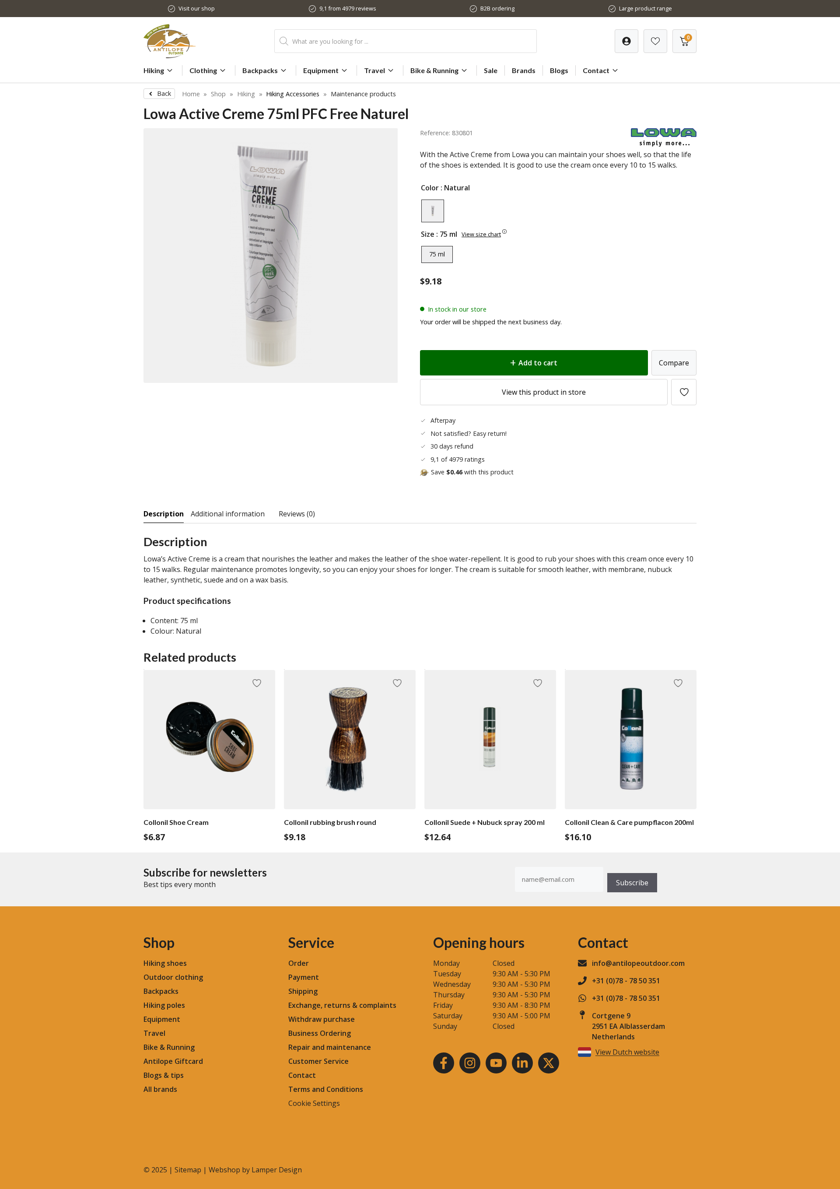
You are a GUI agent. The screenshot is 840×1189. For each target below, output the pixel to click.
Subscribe (632, 882)
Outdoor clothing (173, 977)
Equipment (321, 70)
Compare (674, 363)
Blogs (559, 70)
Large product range (645, 8)
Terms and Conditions (325, 1089)
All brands (160, 1089)
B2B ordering (497, 8)
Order (298, 963)
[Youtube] (496, 1062)
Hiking (154, 70)
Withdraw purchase (321, 1019)
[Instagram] (469, 1062)
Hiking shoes (165, 963)
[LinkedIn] (522, 1062)
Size (427, 234)
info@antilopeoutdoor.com (638, 963)
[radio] (433, 211)
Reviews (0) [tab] (297, 514)
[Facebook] (443, 1062)
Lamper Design (277, 1170)
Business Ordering (319, 1033)
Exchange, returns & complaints (342, 1005)
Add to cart (537, 363)
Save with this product (472, 472)
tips (177, 1075)
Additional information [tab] (228, 514)
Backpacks (260, 70)
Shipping (303, 991)
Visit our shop (196, 8)
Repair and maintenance (329, 1047)
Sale (490, 70)
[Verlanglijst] (626, 41)
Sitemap (188, 1170)
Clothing (203, 70)
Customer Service (318, 1061)
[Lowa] (663, 144)
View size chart (481, 234)
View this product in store (544, 392)
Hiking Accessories (292, 94)
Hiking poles (164, 1005)
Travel (374, 70)
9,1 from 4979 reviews (347, 8)
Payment (303, 977)
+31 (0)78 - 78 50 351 (626, 981)
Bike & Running (434, 70)
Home (191, 94)
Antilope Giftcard (173, 1061)
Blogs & (156, 1075)
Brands (524, 70)
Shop (218, 94)
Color (430, 188)
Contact (596, 70)
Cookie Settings (314, 1103)
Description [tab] (164, 514)
